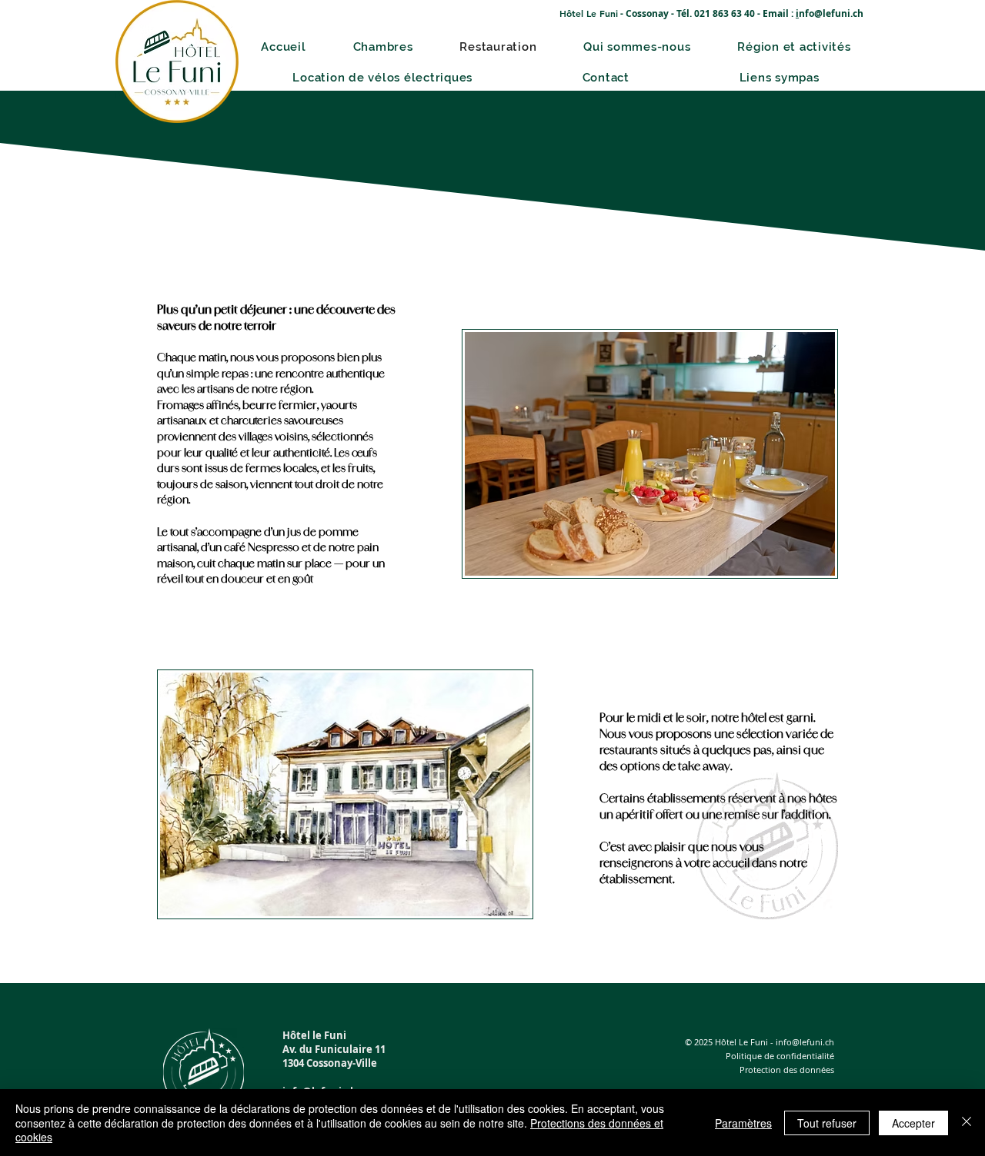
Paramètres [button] (743, 1123)
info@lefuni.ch (805, 1042)
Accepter (913, 1123)
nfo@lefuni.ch (831, 13)
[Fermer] (966, 1122)
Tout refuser (826, 1123)
